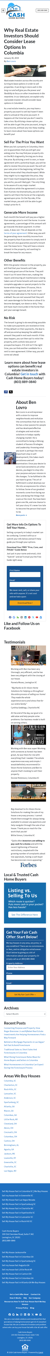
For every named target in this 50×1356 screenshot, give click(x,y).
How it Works (15, 1298)
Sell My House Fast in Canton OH (16, 1273)
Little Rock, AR (11, 1119)
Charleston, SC (10, 1085)
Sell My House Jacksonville (14, 1252)
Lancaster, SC (10, 1093)
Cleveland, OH (10, 1123)
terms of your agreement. (15, 233)
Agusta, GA (9, 1149)
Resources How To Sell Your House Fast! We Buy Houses (25, 1303)
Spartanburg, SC (11, 1102)
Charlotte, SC (10, 1166)
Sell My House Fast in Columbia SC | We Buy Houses (25, 1191)
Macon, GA (8, 1110)
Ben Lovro (11, 61)
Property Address (15, 963)
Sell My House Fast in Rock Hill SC (17, 1221)
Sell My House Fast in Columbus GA (17, 1256)
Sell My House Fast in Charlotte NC (17, 1208)
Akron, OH (8, 1128)
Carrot (40, 1352)
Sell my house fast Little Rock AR (17, 1269)
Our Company (34, 1298)
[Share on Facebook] (6, 391)
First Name (15, 570)
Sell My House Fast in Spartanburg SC (19, 1204)
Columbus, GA (10, 1115)
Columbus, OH (10, 1136)
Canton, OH (9, 1140)
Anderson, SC (10, 1097)
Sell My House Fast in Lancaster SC (17, 1217)
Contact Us (35, 1294)
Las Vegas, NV (10, 1170)
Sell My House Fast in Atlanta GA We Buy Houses (23, 1282)
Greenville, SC (10, 1162)
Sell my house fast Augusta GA (15, 1265)
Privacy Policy (22, 1308)
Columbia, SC (10, 1080)
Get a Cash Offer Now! (19, 1294)
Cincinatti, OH (10, 1132)
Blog (32, 1308)
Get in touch (29, 374)
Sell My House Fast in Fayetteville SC (18, 1212)
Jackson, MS (9, 1153)
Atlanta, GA (9, 1106)
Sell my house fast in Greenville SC (17, 1195)
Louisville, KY (10, 1158)
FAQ (25, 1298)
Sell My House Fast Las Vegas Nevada (18, 1199)
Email (13, 580)
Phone (9, 973)
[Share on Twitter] (11, 391)
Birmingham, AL (11, 1145)
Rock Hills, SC (10, 1089)
